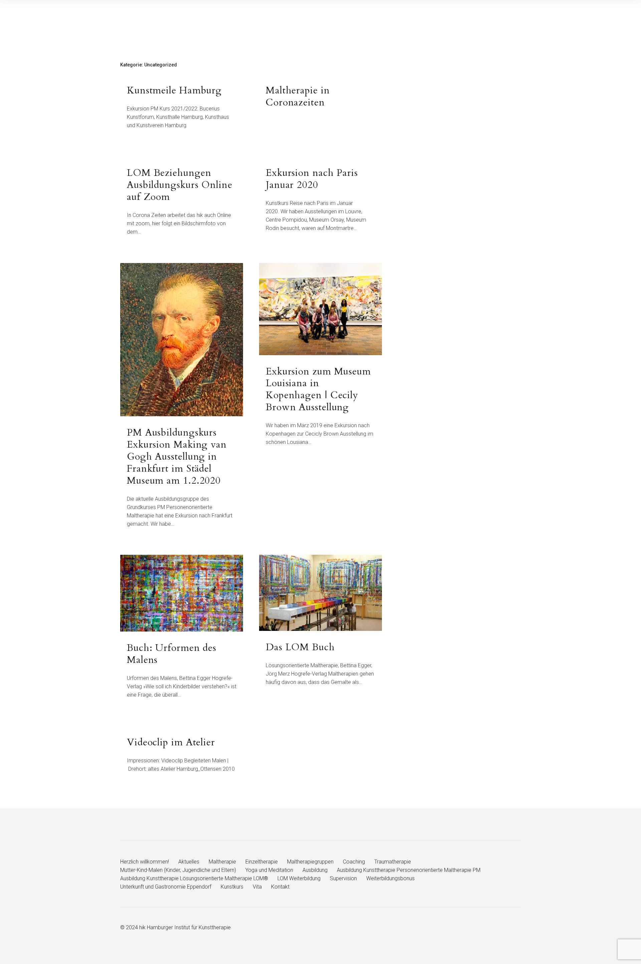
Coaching (354, 862)
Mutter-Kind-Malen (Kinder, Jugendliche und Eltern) (178, 870)
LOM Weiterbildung (298, 878)
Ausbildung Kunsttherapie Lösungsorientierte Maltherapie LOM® (194, 878)
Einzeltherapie (261, 862)
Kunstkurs (232, 887)
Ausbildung (315, 870)
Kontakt (280, 887)
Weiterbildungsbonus (390, 878)
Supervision (343, 878)
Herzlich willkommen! (144, 862)
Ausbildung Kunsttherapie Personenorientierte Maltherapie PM (408, 870)
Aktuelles (188, 862)
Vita (257, 887)
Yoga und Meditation (269, 870)
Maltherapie (222, 862)
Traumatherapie (392, 862)
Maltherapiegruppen (310, 862)
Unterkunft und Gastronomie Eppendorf (165, 887)
